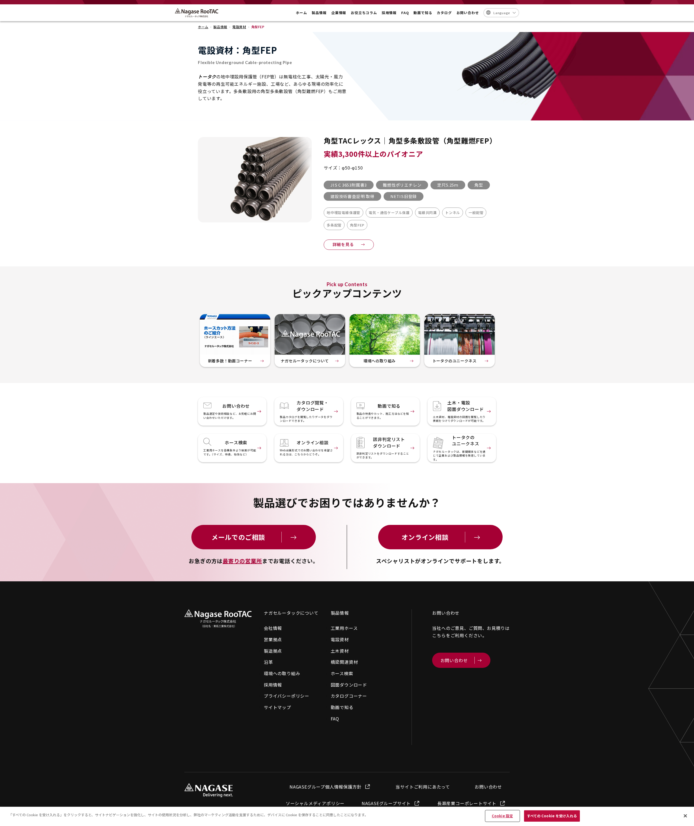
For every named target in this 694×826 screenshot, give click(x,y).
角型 (478, 185)
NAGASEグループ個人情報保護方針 (325, 786)
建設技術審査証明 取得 (352, 196)
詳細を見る (343, 244)
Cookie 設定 (502, 815)
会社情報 (273, 628)
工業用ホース (344, 628)
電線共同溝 (427, 212)
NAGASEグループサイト (386, 803)
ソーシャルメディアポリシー (315, 803)
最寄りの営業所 (242, 561)
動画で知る (342, 707)
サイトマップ (277, 707)
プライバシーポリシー (286, 696)
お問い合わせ (488, 786)
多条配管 (334, 225)
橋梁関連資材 (344, 662)
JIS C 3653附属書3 (348, 185)
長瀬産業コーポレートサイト (466, 803)
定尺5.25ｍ (447, 185)
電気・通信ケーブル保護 (389, 212)
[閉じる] (685, 816)
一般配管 (475, 212)
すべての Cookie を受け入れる (552, 815)
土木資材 (340, 651)
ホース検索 (342, 673)
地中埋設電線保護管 (343, 212)
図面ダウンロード (349, 684)
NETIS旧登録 (403, 196)
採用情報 (273, 684)
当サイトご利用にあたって (423, 786)
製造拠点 (273, 651)
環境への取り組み (282, 673)
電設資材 (340, 639)
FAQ (335, 718)
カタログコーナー (349, 696)
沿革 (268, 662)
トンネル (452, 212)
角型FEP (357, 225)
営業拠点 (273, 639)
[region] (347, 816)
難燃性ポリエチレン (402, 185)
